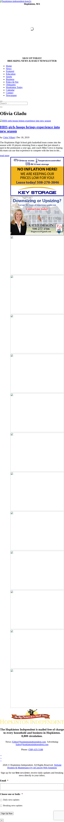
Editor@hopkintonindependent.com (29, 742)
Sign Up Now (6, 813)
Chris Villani (9, 137)
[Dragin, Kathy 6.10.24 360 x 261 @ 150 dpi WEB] (37, 234)
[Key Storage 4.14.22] (37, 195)
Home (9, 66)
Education (10, 74)
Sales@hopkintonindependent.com (32, 744)
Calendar (10, 90)
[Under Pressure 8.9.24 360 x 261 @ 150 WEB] (37, 667)
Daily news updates (11, 800)
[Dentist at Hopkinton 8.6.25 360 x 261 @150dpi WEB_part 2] (37, 510)
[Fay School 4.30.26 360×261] (37, 352)
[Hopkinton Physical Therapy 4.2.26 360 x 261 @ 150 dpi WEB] (37, 589)
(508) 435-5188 (35, 749)
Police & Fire (12, 82)
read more (4, 155)
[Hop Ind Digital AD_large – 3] (37, 707)
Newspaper (11, 95)
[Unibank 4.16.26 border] (37, 313)
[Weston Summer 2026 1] (37, 273)
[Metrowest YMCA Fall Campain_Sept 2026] (37, 549)
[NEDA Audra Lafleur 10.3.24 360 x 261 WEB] (37, 392)
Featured (10, 71)
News (8, 68)
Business (10, 79)
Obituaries (11, 84)
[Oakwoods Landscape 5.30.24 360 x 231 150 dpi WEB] (37, 470)
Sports (9, 76)
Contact (9, 92)
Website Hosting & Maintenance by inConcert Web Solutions (34, 766)
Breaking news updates (12, 805)
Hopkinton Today (14, 87)
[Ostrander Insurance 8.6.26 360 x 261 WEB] (37, 431)
